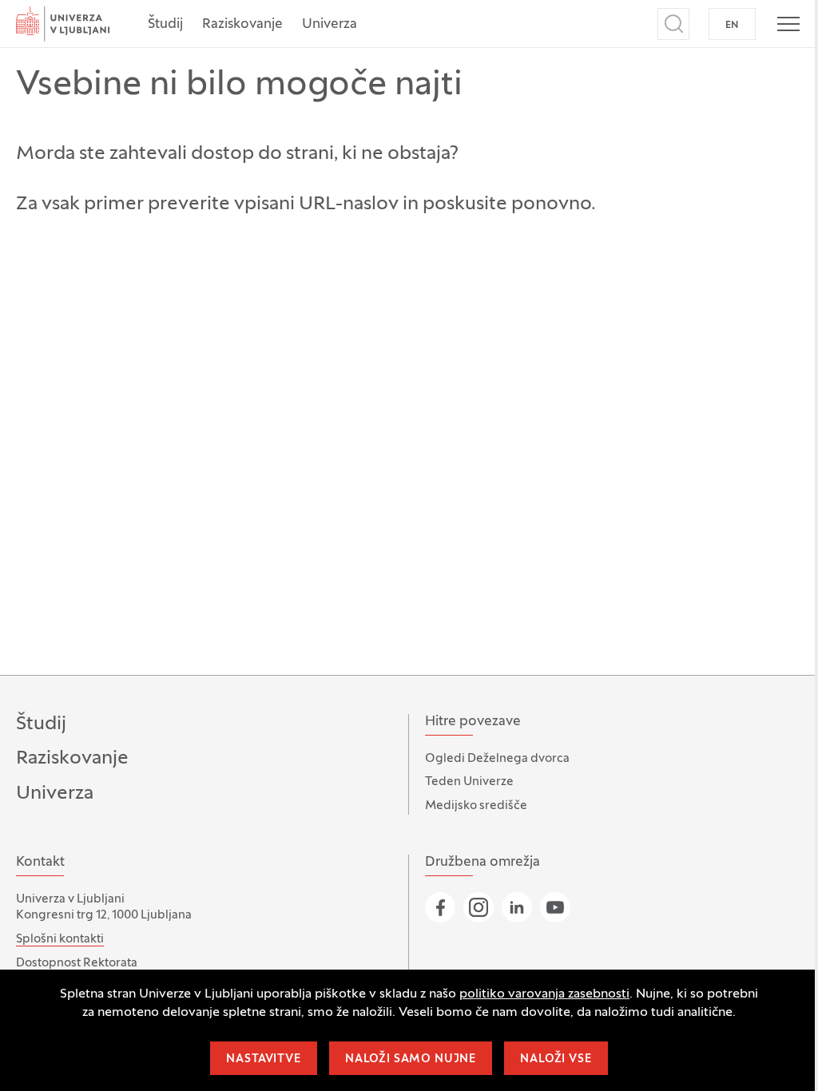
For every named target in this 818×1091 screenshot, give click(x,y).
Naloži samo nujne (410, 1059)
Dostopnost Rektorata (76, 963)
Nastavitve (263, 1059)
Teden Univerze (469, 782)
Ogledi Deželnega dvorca (497, 758)
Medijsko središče (476, 805)
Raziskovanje (242, 24)
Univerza (329, 24)
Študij (165, 24)
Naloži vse (555, 1059)
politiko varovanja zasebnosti (544, 994)
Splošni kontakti (60, 939)
